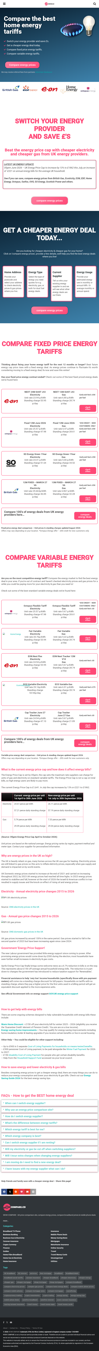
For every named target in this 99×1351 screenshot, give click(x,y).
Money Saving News (59, 1238)
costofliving (71, 1291)
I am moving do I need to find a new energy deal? (33, 1162)
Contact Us (14, 1328)
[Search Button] (94, 4)
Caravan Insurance (10, 1241)
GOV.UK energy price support (63, 993)
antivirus (33, 1273)
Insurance (55, 1231)
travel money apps (48, 1304)
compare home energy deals (57, 1287)
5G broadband (9, 1273)
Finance (6, 1248)
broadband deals (72, 1273)
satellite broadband (30, 1300)
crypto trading (48, 1295)
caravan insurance (33, 1278)
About (5, 1328)
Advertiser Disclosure (43, 72)
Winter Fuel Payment (76, 1049)
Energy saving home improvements (19, 1030)
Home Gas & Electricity (12, 1258)
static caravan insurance (66, 1300)
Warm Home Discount (12, 1024)
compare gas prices (35, 1287)
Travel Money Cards (59, 1255)
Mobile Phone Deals (59, 1235)
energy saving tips (78, 1295)
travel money (32, 1304)
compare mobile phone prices (82, 1287)
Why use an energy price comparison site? (29, 1109)
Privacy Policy (25, 1328)
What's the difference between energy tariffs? (31, 1122)
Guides (6, 1251)
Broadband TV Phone (11, 1231)
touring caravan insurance (14, 1304)
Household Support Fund (29, 1058)
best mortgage (45, 1273)
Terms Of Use (37, 1328)
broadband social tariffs (13, 1278)
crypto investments (32, 1295)
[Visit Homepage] (49, 4)
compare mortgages (55, 1291)
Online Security (57, 1248)
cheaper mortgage (24, 1282)
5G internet (22, 1273)
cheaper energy (85, 1278)
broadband (59, 1273)
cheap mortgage (40, 1282)
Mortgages (55, 1241)
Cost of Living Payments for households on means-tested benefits (60, 1046)
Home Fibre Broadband (12, 1255)
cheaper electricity (68, 1278)
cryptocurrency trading (13, 1295)
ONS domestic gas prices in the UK (26, 931)
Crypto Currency (9, 1245)
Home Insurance (9, 1261)
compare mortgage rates (35, 1291)
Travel (53, 1251)
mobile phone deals (11, 1300)
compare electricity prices (14, 1287)
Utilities (54, 1261)
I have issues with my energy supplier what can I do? (35, 1168)
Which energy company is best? (23, 1136)
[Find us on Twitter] (7, 1322)
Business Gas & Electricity (13, 1238)
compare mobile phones (13, 1291)
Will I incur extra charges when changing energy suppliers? (38, 1155)
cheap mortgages (56, 1282)
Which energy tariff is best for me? (25, 1129)
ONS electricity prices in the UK (24, 907)
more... (6, 1221)
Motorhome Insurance (60, 1245)
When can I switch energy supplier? (25, 1103)
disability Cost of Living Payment (25, 1055)
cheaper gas (9, 1282)
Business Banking (10, 1235)
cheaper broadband (50, 1278)
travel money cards (65, 1304)
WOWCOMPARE (14, 1332)
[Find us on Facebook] (3, 1322)
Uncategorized (57, 1258)
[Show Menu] (4, 4)
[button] (4, 89)
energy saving (62, 1295)
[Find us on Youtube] (11, 1322)
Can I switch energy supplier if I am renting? (30, 1142)
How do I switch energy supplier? (24, 1116)
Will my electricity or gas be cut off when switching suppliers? (40, 1149)
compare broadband (73, 1282)
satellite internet (47, 1300)
